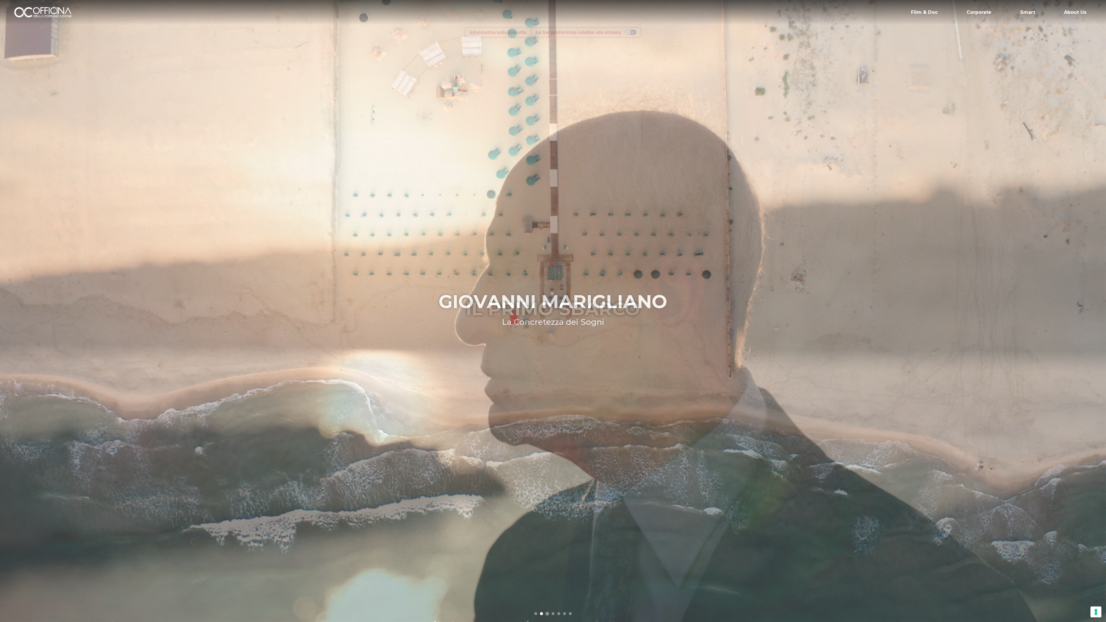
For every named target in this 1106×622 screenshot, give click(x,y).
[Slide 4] (553, 614)
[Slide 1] (535, 613)
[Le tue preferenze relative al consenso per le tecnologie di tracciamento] (1095, 611)
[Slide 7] (570, 613)
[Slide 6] (564, 613)
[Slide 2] (541, 613)
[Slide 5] (558, 613)
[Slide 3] (547, 613)
